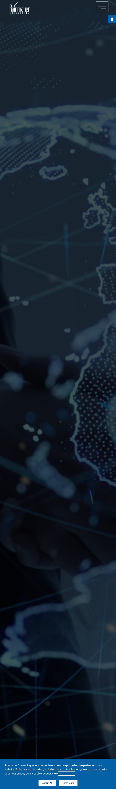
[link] (112, 19)
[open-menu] (102, 6)
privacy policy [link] (66, 773)
